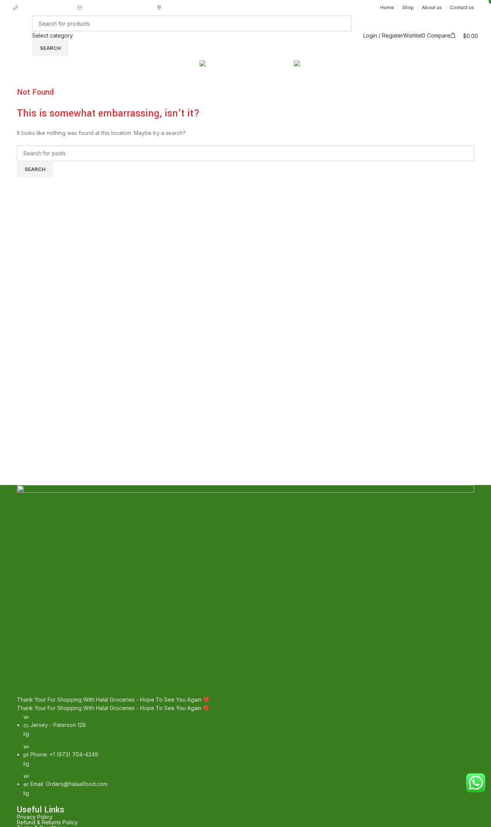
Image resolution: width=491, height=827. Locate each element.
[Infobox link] (45, 7)
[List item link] (245, 755)
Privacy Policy (35, 817)
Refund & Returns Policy (47, 822)
